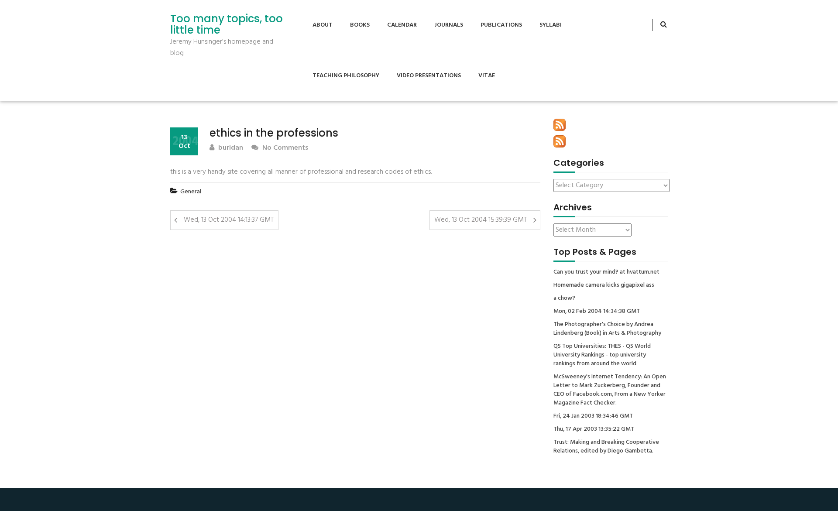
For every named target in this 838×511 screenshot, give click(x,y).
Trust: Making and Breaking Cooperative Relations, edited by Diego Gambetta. (606, 447)
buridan (229, 148)
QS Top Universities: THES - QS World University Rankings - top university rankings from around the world (602, 355)
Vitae (486, 76)
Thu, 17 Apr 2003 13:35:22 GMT (593, 429)
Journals (448, 25)
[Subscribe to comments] (559, 141)
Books (360, 25)
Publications (501, 25)
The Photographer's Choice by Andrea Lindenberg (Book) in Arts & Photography (607, 329)
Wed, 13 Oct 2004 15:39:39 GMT (480, 220)
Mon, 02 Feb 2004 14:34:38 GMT (596, 311)
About (323, 25)
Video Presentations (429, 76)
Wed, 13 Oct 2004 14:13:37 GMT (229, 220)
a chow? (564, 298)
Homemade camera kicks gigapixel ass (603, 285)
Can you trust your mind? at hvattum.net (606, 272)
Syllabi (550, 25)
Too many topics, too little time (226, 24)
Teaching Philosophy (346, 76)
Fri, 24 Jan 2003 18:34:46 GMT (593, 416)
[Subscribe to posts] (559, 125)
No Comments (284, 148)
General (190, 192)
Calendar (402, 25)
